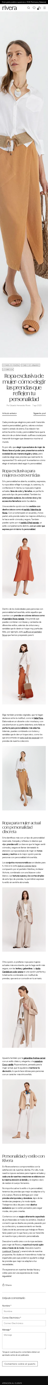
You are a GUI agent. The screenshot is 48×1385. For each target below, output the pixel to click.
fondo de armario (30, 365)
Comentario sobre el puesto (20, 1363)
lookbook (8, 369)
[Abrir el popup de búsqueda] (28, 7)
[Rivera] (9, 7)
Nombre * (6, 1305)
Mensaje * (6, 1329)
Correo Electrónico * (11, 1317)
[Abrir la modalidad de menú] (44, 7)
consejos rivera (11, 365)
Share (8, 1285)
